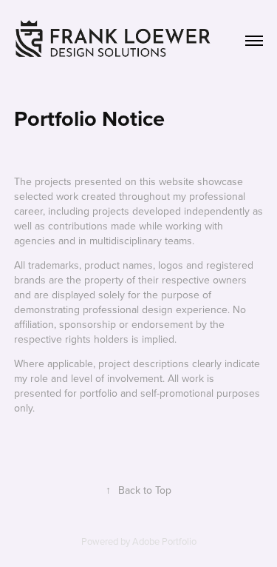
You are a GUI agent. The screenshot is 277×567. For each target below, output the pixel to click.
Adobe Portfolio (164, 541)
